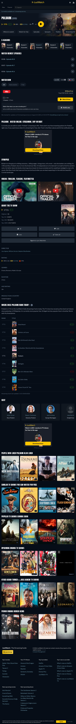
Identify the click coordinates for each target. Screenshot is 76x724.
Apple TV (42, 669)
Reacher (23, 669)
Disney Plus (42, 672)
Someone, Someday (27, 672)
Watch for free (23, 32)
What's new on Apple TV (65, 671)
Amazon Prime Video (45, 666)
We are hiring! (7, 652)
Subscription (13, 85)
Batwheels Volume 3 (27, 693)
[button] (8, 46)
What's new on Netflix (64, 663)
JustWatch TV (43, 674)
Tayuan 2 (5, 668)
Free (23, 85)
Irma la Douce (6, 693)
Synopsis (48, 32)
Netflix (41, 663)
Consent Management (39, 652)
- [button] (8, 59)
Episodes (37, 32)
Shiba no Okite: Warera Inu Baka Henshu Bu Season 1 (28, 698)
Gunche (4, 674)
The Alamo (5, 704)
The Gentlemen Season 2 (28, 690)
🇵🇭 (70, 80)
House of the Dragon (27, 663)
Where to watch (8, 32)
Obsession (5, 677)
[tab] (38, 59)
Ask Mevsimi (6, 690)
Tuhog (4, 671)
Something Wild (7, 696)
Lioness (23, 666)
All (4, 85)
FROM (23, 674)
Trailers (58, 32)
